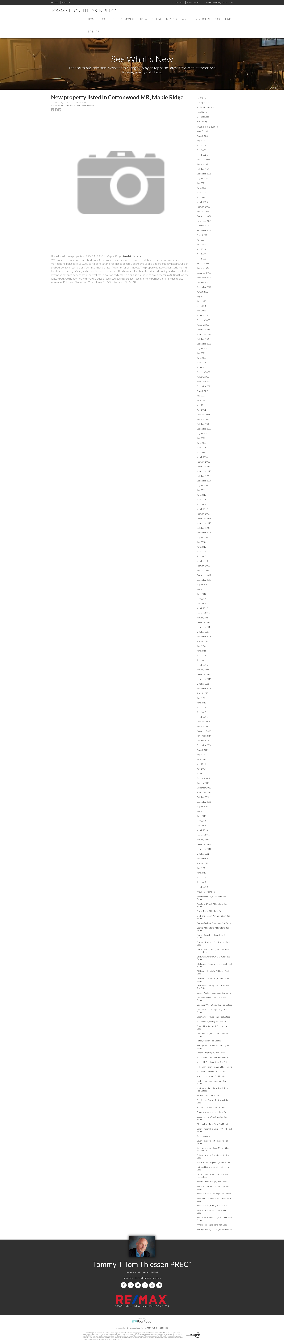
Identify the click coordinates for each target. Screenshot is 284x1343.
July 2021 (201, 395)
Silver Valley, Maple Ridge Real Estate (213, 1124)
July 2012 (201, 868)
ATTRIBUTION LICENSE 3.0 (157, 1328)
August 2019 (202, 485)
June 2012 (201, 872)
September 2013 (204, 802)
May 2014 (201, 764)
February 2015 (203, 721)
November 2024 (204, 221)
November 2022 (204, 334)
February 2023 (203, 320)
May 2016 (201, 655)
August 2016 (202, 641)
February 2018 (203, 565)
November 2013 (204, 792)
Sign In (55, 2)
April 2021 (201, 410)
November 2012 (204, 849)
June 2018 (201, 547)
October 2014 (203, 740)
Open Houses (203, 116)
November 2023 (204, 277)
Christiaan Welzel (133, 1328)
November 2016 (204, 627)
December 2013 (204, 787)
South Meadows (204, 1136)
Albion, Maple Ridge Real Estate (210, 911)
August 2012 (202, 863)
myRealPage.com (142, 1322)
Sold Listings (202, 121)
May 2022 (201, 362)
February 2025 (203, 206)
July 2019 (201, 490)
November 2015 (204, 679)
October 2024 (203, 225)
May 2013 (201, 820)
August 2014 (202, 750)
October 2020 (203, 424)
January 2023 (203, 325)
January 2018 (203, 570)
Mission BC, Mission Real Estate (211, 1071)
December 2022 (204, 329)
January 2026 (203, 164)
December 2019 (204, 466)
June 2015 (201, 702)
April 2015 (201, 712)
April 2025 (201, 197)
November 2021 (204, 381)
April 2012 (201, 882)
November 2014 (204, 735)
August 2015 (202, 693)
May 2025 (201, 192)
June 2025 (201, 188)
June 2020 (201, 443)
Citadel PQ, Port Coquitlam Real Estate (214, 993)
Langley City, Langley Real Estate (211, 1052)
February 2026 (203, 159)
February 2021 (203, 414)
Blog (217, 19)
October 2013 (203, 797)
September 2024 (204, 230)
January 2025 (203, 211)
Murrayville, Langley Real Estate (211, 1076)
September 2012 (204, 858)
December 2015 (204, 674)
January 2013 (203, 839)
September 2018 (204, 532)
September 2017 (204, 580)
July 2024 (201, 240)
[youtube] (152, 1285)
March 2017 (202, 608)
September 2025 (204, 173)
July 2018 (201, 542)
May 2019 (201, 499)
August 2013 (202, 806)
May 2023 (201, 306)
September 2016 (204, 636)
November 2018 (204, 523)
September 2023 (204, 287)
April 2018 (201, 556)
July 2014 (201, 754)
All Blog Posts (203, 102)
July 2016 (201, 646)
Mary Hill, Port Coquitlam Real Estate (213, 1062)
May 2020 (201, 447)
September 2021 (204, 386)
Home (92, 19)
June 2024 (201, 244)
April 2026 (201, 150)
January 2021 (203, 419)
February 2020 (203, 462)
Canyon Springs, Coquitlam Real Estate (214, 923)
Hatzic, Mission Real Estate (209, 1040)
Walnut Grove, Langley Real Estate (212, 1181)
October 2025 (203, 169)
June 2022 (201, 358)
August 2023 (202, 291)
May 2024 (201, 249)
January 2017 (203, 617)
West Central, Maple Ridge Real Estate (214, 1193)
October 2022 (203, 339)
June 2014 (201, 759)
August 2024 (202, 235)
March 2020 (202, 457)
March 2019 (202, 509)
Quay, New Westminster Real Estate (213, 1112)
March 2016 (202, 665)
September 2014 (204, 745)
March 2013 (202, 830)
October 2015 (203, 683)
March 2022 (202, 367)
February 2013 (203, 835)
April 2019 (201, 504)
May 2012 (201, 877)
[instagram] (159, 1285)
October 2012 (203, 854)
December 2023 (204, 273)
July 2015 (201, 698)
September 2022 (204, 343)
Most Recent (202, 131)
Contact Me (202, 19)
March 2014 (202, 773)
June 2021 (201, 400)
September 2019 (204, 480)
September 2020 (204, 428)
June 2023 (201, 301)
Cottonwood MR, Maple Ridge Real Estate (76, 105)
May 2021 (201, 405)
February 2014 (203, 778)
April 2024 (201, 254)
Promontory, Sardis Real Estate (211, 1107)
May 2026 (201, 145)
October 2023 (203, 282)
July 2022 (201, 353)
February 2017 (203, 613)
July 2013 (201, 811)
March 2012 (202, 887)
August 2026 (202, 136)
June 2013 (201, 816)
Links (228, 19)
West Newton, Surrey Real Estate (212, 1205)
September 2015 (204, 688)
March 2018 (202, 561)
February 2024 (203, 263)
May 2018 (201, 551)
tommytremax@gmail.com (148, 1277)
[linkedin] (145, 1285)
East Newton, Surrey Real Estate (211, 1021)
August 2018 (202, 537)
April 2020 (201, 452)
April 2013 (201, 825)
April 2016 (201, 660)
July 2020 (201, 438)
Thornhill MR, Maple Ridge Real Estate (213, 1162)
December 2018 (204, 518)
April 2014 (201, 769)
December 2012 (204, 844)
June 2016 (201, 650)
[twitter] (138, 1285)
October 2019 (203, 476)
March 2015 (202, 717)
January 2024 (203, 268)
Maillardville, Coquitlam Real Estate (212, 1057)
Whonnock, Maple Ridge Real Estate (213, 1224)
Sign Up (66, 2)
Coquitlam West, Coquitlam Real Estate (214, 1005)
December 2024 (204, 216)
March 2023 (202, 315)
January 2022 (203, 376)
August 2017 (202, 584)
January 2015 (203, 726)
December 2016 (204, 622)
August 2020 (202, 433)
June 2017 (201, 594)
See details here (131, 256)
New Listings (202, 112)
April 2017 (201, 603)
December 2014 (204, 731)
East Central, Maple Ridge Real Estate (213, 1016)
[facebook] (124, 1285)
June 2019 (201, 495)
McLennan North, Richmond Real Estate (214, 1067)
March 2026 (202, 155)
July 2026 (201, 140)
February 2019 (203, 513)
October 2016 (203, 632)
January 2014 (203, 783)
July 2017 (201, 589)
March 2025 (202, 202)
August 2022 (202, 348)
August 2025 (202, 178)
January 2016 (203, 669)
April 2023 (201, 310)
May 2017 (201, 598)
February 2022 (203, 372)
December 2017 (204, 575)
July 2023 (201, 296)
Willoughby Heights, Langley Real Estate (214, 1229)
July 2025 (201, 183)
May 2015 (201, 707)
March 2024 (202, 258)
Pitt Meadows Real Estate (208, 1095)
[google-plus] (131, 1285)
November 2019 (204, 471)
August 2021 (202, 391)
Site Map (93, 31)
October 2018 (203, 528)
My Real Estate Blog (205, 107)
